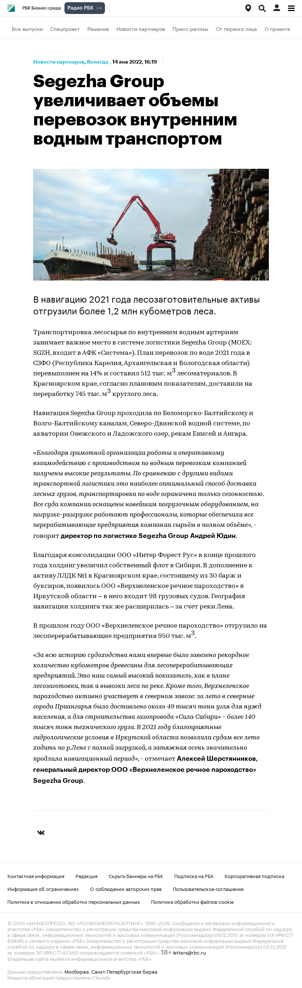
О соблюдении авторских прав (126, 888)
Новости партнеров (140, 28)
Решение (98, 28)
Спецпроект (65, 28)
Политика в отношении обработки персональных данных (73, 901)
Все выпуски (27, 28)
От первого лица (236, 28)
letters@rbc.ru (189, 952)
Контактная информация (35, 875)
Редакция (87, 875)
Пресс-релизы (190, 28)
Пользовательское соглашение (208, 888)
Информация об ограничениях (43, 888)
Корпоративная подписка (254, 875)
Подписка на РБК (194, 875)
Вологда (97, 61)
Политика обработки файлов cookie (192, 901)
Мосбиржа (76, 971)
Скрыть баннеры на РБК (136, 875)
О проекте (277, 28)
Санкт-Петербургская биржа (124, 971)
